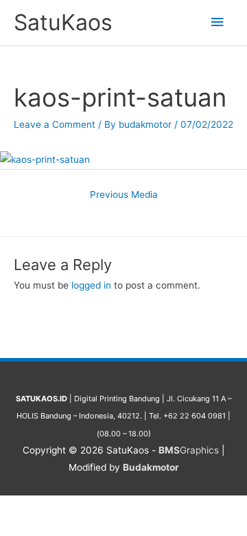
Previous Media (124, 194)
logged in (91, 285)
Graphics (188, 450)
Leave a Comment (54, 124)
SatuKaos (63, 22)
